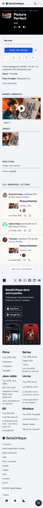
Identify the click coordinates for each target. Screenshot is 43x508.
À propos (6, 444)
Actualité (6, 370)
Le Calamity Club (30, 387)
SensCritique (6, 11)
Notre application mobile (13, 448)
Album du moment (30, 429)
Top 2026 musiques (31, 414)
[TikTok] (29, 281)
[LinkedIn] (34, 281)
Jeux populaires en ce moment (11, 402)
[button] (39, 3)
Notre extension (9, 453)
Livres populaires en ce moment (30, 401)
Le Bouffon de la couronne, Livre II (30, 393)
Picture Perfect (32, 11)
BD (4, 408)
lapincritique (15, 224)
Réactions (8, 161)
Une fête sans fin (10, 417)
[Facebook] (20, 281)
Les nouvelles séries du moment (30, 369)
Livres (26, 376)
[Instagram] (24, 281)
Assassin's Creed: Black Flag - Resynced (10, 394)
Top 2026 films (9, 357)
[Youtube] (39, 281)
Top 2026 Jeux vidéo (9, 382)
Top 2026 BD (8, 413)
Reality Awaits (28, 424)
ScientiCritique (16, 194)
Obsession (7, 362)
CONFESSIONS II (30, 419)
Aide (4, 457)
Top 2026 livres (29, 382)
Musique (28, 408)
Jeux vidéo (9, 376)
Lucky (25, 364)
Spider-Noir (27, 360)
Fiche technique (9, 83)
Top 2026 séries (29, 357)
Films (15, 11)
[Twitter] (15, 281)
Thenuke (13, 239)
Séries (26, 352)
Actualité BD (8, 430)
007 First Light (8, 387)
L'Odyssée (7, 366)
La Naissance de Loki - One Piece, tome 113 (10, 424)
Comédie (22, 11)
